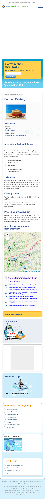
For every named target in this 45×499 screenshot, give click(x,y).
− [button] (7, 238)
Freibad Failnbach (12, 419)
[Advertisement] (22, 32)
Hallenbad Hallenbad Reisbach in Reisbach (22, 287)
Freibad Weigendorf (12, 414)
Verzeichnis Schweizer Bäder (15, 468)
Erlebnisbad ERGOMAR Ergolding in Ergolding (23, 298)
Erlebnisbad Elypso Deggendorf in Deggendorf (23, 289)
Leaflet (26, 271)
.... (7, 430)
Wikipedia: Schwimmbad (13, 470)
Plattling (9, 422)
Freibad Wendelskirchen (13, 424)
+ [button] (7, 234)
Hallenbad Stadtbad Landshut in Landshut (22, 305)
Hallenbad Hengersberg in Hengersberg (21, 296)
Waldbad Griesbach (12, 409)
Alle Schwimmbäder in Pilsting (13, 95)
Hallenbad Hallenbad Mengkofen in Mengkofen (23, 285)
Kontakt (11, 2)
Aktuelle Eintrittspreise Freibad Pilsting (17, 221)
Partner (34, 2)
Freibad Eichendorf (12, 417)
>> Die (17, 393)
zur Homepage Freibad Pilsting (15, 135)
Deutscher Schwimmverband (15, 465)
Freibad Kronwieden (12, 412)
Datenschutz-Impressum (22, 2)
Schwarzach (10, 427)
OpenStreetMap (35, 271)
